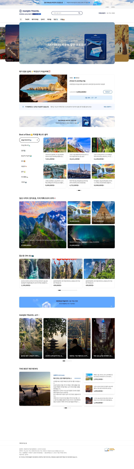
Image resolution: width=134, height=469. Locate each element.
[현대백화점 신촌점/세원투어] (30, 11)
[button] (80, 190)
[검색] (79, 13)
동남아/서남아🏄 (26, 156)
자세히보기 (107, 92)
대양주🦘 (24, 166)
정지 (71, 59)
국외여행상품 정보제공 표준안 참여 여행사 (110, 449)
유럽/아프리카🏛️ (26, 140)
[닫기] (114, 3)
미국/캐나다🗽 (25, 145)
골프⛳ (23, 172)
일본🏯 (23, 151)
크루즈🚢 (24, 182)
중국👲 (23, 161)
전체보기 (74, 59)
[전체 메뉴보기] (20, 19)
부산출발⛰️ (24, 177)
